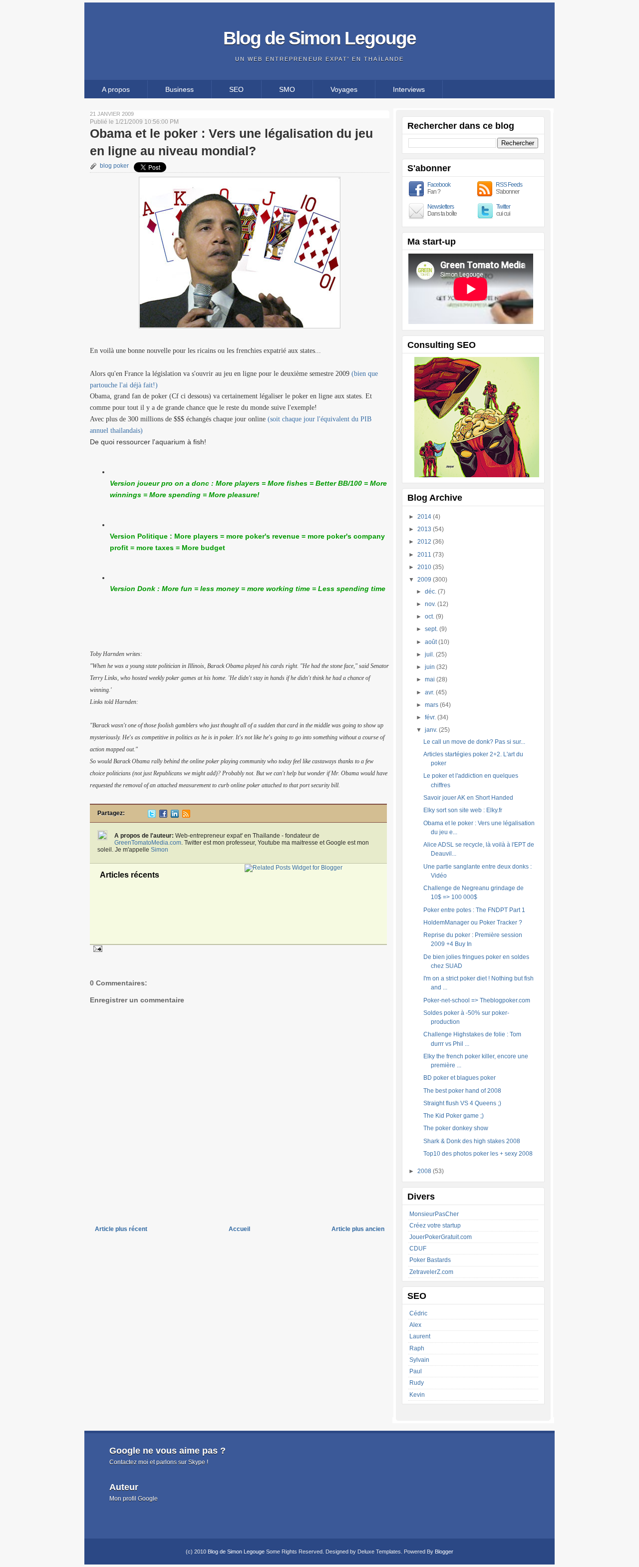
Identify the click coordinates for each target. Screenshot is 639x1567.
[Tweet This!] (152, 815)
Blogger (444, 1552)
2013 (425, 529)
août (431, 641)
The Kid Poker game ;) (453, 1115)
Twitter (503, 206)
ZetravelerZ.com (431, 1271)
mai (430, 679)
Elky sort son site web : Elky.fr (462, 810)
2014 (425, 516)
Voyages (343, 89)
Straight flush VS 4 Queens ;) (462, 1103)
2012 (425, 541)
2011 (425, 554)
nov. (431, 604)
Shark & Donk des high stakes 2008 (471, 1141)
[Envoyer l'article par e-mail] (96, 948)
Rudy (416, 1382)
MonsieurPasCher (434, 1214)
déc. (431, 591)
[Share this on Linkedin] (175, 815)
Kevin (417, 1394)
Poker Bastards (430, 1259)
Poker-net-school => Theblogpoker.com (476, 1000)
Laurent (419, 1336)
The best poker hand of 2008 (462, 1090)
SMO (287, 89)
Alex (415, 1324)
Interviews (409, 89)
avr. (430, 692)
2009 (425, 579)
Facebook (438, 184)
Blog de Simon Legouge (319, 37)
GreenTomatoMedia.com (147, 842)
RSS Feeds (509, 184)
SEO (236, 89)
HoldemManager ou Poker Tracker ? (472, 922)
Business (179, 89)
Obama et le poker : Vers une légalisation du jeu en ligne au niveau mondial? (231, 142)
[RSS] (186, 815)
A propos (116, 89)
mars (432, 704)
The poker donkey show (455, 1128)
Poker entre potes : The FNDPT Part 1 (474, 910)
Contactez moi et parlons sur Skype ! (158, 1462)
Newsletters (440, 206)
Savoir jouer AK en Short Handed (468, 797)
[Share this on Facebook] (163, 815)
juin (430, 666)
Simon (159, 849)
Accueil (239, 1229)
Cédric (418, 1313)
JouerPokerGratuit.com (440, 1237)
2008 (425, 1171)
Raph (416, 1348)
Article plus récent (121, 1229)
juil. (430, 654)
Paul (415, 1371)
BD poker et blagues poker (459, 1077)
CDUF (417, 1248)
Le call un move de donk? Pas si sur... (474, 741)
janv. (432, 729)
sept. (432, 629)
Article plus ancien (357, 1229)
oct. (430, 616)
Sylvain (419, 1359)
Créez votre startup (435, 1225)
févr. (431, 717)
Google (148, 1498)
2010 (425, 567)
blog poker (114, 165)
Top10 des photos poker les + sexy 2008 (478, 1153)
